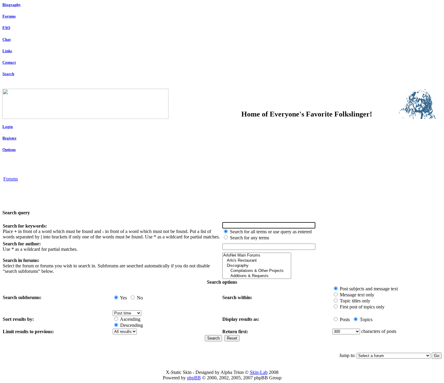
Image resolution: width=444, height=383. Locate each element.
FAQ (6, 27)
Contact (9, 62)
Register (9, 138)
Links (7, 51)
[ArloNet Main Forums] (257, 255)
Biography (11, 4)
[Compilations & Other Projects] (257, 270)
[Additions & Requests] (257, 276)
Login (7, 126)
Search (8, 74)
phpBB (194, 377)
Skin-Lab (259, 372)
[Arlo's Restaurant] (257, 260)
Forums (9, 16)
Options (9, 149)
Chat (6, 39)
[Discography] (257, 265)
